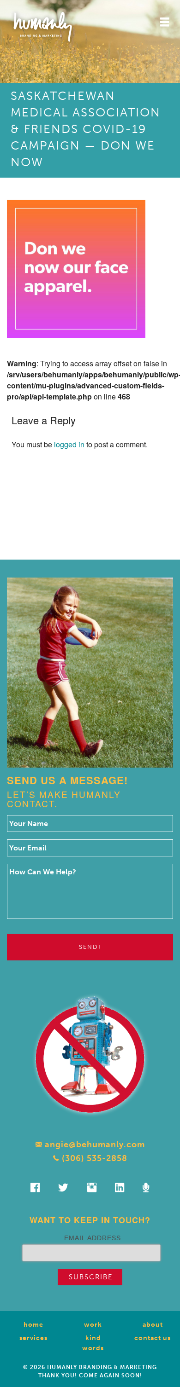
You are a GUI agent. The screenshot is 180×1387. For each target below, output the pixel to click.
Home (33, 1325)
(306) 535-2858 (93, 1158)
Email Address (92, 1238)
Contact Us (152, 1338)
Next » (103, 511)
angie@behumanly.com (93, 1144)
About (153, 1325)
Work (93, 1325)
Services (33, 1338)
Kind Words (93, 1343)
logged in (69, 444)
